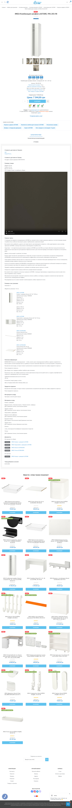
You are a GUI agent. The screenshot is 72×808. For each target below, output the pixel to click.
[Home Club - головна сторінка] (37, 2)
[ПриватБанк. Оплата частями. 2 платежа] (30, 106)
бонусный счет (35, 110)
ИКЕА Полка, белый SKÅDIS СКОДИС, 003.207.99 (12, 732)
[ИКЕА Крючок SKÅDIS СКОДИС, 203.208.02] (12, 604)
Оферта (60, 776)
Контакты (12, 771)
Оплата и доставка (60, 773)
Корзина (36, 781)
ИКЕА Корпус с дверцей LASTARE (19, 442)
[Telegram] (37, 791)
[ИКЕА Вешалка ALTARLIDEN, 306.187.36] (59, 565)
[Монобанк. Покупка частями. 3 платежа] (34, 106)
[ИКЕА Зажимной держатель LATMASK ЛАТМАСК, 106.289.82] (12, 527)
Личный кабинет (36, 771)
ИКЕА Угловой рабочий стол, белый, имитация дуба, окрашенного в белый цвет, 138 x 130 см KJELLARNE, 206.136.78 (12, 656)
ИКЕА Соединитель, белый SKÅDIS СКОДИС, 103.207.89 (36, 694)
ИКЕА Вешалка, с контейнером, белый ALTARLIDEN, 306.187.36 (59, 579)
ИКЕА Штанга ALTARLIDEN (18, 447)
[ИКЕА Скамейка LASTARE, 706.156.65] (36, 565)
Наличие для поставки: (34, 85)
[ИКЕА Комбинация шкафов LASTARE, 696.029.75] (12, 565)
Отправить (47, 759)
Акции (12, 781)
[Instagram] (35, 791)
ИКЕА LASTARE (20, 292)
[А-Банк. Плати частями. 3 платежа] (38, 106)
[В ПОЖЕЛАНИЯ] (47, 101)
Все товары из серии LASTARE (36, 91)
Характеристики (36, 134)
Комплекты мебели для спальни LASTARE (32, 124)
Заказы (36, 773)
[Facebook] (32, 791)
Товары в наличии (12, 783)
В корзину (37, 101)
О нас (60, 771)
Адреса (36, 776)
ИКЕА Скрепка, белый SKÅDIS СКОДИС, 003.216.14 (59, 694)
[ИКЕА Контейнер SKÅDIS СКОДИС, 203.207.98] (59, 489)
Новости (12, 773)
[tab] (36, 135)
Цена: (30, 97)
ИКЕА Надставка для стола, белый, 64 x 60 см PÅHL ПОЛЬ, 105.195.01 (59, 655)
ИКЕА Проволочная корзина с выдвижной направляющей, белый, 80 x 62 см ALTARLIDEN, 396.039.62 (36, 541)
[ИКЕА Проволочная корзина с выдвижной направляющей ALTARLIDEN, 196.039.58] (12, 489)
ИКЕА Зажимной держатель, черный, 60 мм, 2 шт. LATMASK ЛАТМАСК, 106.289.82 (12, 541)
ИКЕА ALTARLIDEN (21, 330)
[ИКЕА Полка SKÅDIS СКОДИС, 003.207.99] (12, 719)
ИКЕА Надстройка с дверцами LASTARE (21, 444)
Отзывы (36, 142)
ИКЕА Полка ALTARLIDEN (17, 450)
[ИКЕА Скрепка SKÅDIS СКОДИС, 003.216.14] (59, 680)
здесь (39, 112)
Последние (36, 778)
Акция (35, 11)
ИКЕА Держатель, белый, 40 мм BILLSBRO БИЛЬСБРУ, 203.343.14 (12, 694)
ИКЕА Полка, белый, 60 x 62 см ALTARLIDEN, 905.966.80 (36, 502)
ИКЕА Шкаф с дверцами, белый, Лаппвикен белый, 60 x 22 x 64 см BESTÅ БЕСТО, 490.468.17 (59, 618)
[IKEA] (36, 18)
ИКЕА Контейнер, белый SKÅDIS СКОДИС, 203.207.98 (60, 502)
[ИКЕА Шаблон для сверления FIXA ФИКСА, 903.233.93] (36, 604)
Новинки (12, 778)
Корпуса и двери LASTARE (11, 124)
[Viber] (40, 791)
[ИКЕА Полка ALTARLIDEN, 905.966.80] (36, 489)
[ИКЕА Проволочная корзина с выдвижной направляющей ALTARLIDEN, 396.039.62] (36, 527)
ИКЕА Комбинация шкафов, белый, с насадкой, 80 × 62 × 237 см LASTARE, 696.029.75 (12, 579)
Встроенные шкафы (52, 124)
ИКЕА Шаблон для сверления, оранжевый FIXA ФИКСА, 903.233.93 (36, 617)
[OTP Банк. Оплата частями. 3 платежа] (42, 106)
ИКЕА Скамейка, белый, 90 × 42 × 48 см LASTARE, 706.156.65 (36, 579)
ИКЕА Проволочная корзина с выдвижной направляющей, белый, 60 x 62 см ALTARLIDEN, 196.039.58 (12, 503)
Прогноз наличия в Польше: (34, 86)
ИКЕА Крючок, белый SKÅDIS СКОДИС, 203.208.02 (12, 617)
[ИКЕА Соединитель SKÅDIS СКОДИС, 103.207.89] (36, 680)
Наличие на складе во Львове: (34, 89)
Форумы (12, 776)
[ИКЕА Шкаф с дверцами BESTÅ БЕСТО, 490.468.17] (59, 604)
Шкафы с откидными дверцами (12, 128)
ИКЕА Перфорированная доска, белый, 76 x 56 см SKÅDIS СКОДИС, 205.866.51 (59, 541)
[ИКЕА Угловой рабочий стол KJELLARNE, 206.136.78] (12, 642)
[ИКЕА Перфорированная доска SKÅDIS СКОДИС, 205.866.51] (59, 527)
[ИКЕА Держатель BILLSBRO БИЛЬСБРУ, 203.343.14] (12, 680)
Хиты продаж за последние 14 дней (45, 128)
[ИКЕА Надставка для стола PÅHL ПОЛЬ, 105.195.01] (59, 642)
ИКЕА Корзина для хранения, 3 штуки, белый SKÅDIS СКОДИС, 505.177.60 (36, 655)
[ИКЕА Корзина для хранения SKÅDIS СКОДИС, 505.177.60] (36, 642)
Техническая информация (36, 138)
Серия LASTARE (28, 128)
